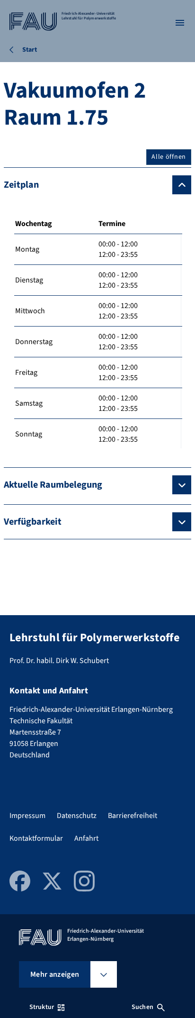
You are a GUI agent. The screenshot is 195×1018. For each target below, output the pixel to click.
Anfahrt (86, 838)
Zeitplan (21, 184)
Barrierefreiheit (132, 815)
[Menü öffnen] (179, 22)
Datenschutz (77, 815)
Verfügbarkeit (33, 521)
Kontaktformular (36, 838)
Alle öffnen (168, 157)
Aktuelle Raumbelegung (53, 484)
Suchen (142, 1007)
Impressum (27, 815)
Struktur (41, 1007)
